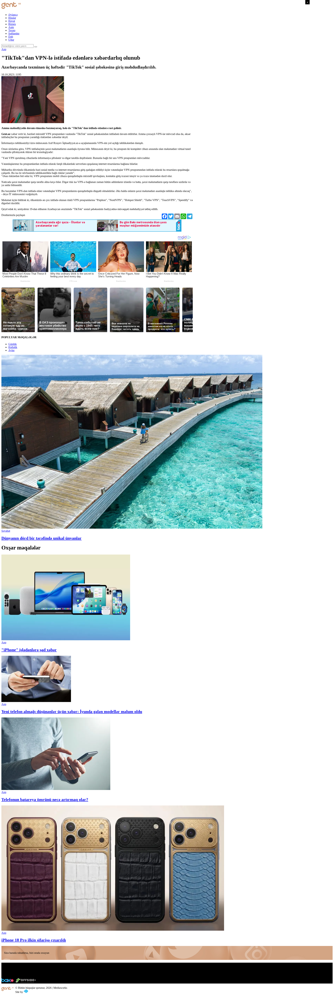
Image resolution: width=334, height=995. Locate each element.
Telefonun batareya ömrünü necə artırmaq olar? (44, 799)
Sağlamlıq (13, 33)
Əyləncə (13, 14)
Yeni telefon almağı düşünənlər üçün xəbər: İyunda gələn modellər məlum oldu (71, 711)
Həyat (11, 20)
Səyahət (5, 530)
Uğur (11, 39)
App (3, 49)
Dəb (10, 36)
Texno (11, 30)
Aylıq (11, 350)
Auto (11, 27)
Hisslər (12, 17)
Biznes (12, 24)
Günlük (12, 344)
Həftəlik (12, 347)
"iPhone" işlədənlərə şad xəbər (29, 650)
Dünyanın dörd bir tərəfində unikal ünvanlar (41, 538)
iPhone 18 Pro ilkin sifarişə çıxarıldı (33, 940)
